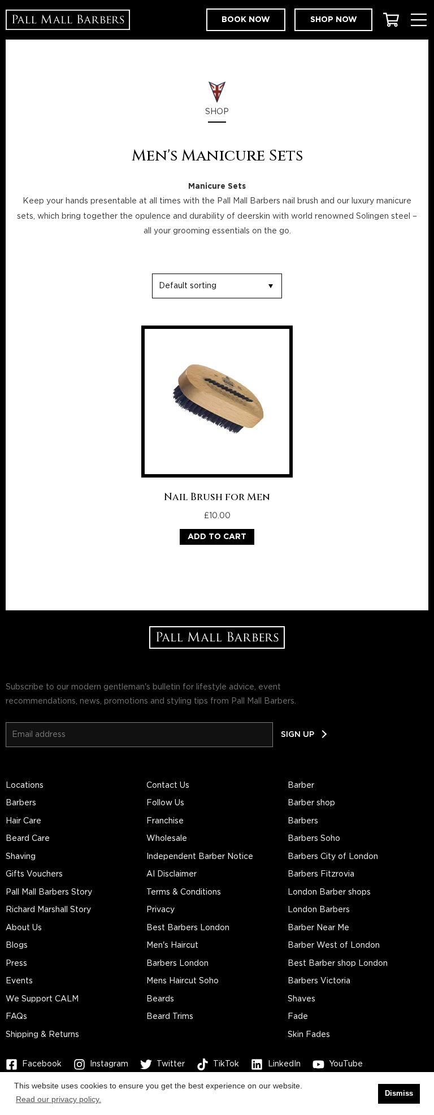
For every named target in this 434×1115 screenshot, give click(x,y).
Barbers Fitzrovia (321, 874)
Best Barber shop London (338, 964)
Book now (246, 20)
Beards (160, 999)
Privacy (160, 910)
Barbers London (177, 964)
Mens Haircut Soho (182, 981)
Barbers (21, 803)
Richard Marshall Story (48, 910)
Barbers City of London (333, 857)
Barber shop (311, 803)
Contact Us (167, 785)
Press (16, 964)
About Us (24, 928)
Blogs (17, 945)
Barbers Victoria (319, 981)
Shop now (333, 20)
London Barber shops (329, 892)
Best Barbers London (187, 928)
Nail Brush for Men (217, 497)
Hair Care (23, 821)
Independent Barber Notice (199, 857)
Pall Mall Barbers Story (49, 892)
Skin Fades (309, 1035)
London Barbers (319, 910)
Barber (301, 785)
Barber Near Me (318, 928)
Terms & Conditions (183, 892)
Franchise (165, 821)
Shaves (301, 999)
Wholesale (166, 839)
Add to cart (217, 537)
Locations (25, 785)
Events (19, 981)
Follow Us (165, 803)
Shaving (21, 857)
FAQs (16, 1017)
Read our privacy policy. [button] (58, 1099)
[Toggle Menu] (418, 20)
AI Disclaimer (171, 874)
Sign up (297, 735)
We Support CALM (42, 999)
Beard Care (28, 839)
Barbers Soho (314, 839)
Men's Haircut (172, 945)
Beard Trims (169, 1017)
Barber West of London (334, 945)
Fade (298, 1017)
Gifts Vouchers (34, 874)
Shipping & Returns (42, 1035)
